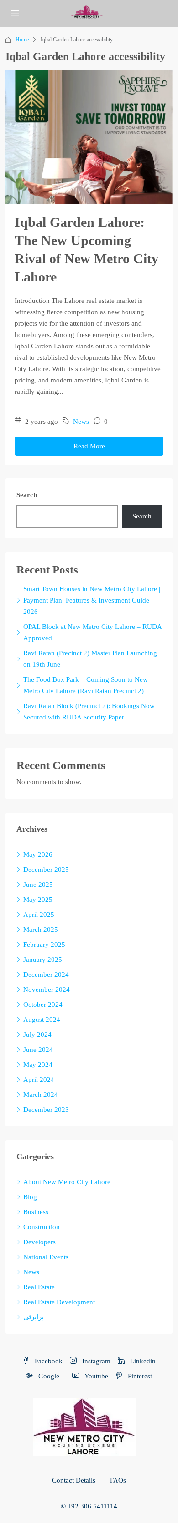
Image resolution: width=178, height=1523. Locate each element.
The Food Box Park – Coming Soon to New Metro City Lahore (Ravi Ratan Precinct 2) (85, 685)
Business (35, 1212)
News (81, 421)
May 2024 (37, 1064)
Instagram (95, 1361)
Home (22, 39)
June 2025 (38, 884)
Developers (39, 1242)
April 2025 (38, 914)
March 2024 (40, 1094)
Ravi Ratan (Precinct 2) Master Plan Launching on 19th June (90, 658)
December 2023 (46, 1109)
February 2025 (44, 944)
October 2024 (43, 1004)
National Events (45, 1257)
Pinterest (139, 1376)
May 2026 (37, 854)
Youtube (95, 1376)
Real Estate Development (59, 1302)
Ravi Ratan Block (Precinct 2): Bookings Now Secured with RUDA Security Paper (89, 711)
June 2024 (38, 1049)
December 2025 (46, 869)
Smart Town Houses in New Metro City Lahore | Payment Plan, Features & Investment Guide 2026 (91, 600)
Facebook (48, 1361)
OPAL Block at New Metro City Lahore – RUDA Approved (92, 632)
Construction (41, 1227)
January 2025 (42, 959)
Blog (30, 1197)
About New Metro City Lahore (66, 1182)
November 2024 (46, 989)
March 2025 (40, 929)
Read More (89, 446)
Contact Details (73, 1480)
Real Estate (39, 1287)
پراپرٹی (33, 1317)
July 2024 (37, 1034)
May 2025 (37, 899)
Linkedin (142, 1361)
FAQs (118, 1480)
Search (26, 494)
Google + (51, 1376)
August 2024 (41, 1019)
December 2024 (46, 974)
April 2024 (38, 1079)
